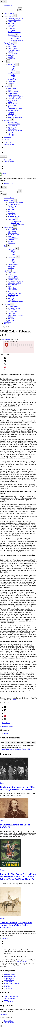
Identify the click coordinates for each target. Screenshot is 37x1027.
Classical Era (11, 81)
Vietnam (10, 132)
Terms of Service (9, 144)
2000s (13, 66)
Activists (10, 52)
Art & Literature (12, 105)
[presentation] (15, 15)
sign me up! (3, 1014)
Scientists (10, 57)
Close (4, 1)
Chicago (27, 742)
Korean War (11, 28)
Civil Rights (15, 38)
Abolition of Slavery (17, 40)
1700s (13, 75)
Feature (2, 918)
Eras (5, 61)
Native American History (15, 117)
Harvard (13, 742)
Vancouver (20, 742)
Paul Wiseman (6, 339)
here (14, 700)
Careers (6, 1000)
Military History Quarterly (15, 130)
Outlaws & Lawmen (14, 50)
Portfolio (2, 870)
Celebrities (11, 55)
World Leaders (12, 46)
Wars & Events (8, 16)
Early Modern (12, 73)
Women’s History (13, 91)
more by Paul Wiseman (7, 726)
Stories (2, 783)
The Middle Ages (13, 80)
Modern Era (11, 64)
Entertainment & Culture (15, 108)
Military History (12, 103)
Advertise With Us (9, 998)
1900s (13, 68)
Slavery (10, 90)
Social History (12, 115)
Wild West (11, 114)
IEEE (33, 742)
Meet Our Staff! (8, 1001)
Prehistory (11, 83)
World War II (11, 25)
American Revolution (14, 20)
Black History (12, 88)
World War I (11, 23)
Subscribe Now (8, 5)
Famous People (8, 43)
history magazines (22, 961)
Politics (10, 102)
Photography (11, 112)
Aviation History (13, 125)
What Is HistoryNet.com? (11, 996)
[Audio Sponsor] (18, 350)
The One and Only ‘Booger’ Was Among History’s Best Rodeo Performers (16, 925)
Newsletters (7, 137)
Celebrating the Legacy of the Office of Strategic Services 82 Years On (17, 788)
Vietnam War (11, 30)
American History (13, 122)
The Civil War (12, 21)
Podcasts (6, 139)
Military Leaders (12, 48)
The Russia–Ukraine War (15, 18)
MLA (7, 742)
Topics (6, 86)
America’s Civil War (14, 124)
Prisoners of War (13, 93)
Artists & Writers (13, 53)
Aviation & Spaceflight (14, 98)
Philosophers (11, 58)
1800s (13, 70)
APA (2, 742)
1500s (13, 78)
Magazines (7, 120)
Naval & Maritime (13, 100)
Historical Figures (13, 110)
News (9, 107)
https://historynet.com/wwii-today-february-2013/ (16, 749)
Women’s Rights (16, 36)
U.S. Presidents (12, 45)
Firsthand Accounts (13, 95)
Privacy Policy (8, 142)
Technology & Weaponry (15, 97)
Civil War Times (12, 127)
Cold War (10, 27)
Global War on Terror (14, 32)
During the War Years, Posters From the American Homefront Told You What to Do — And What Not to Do (18, 876)
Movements (11, 35)
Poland (6, 733)
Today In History (9, 13)
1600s (13, 76)
